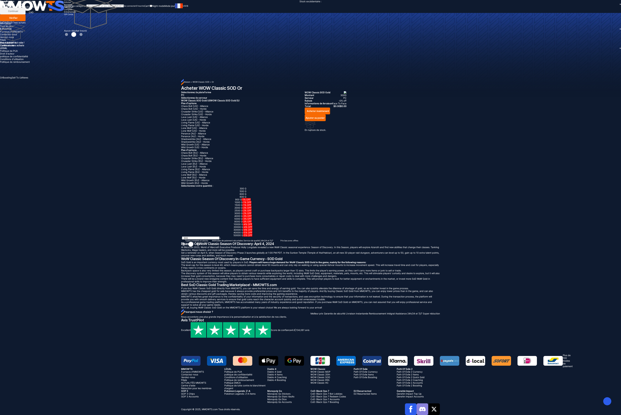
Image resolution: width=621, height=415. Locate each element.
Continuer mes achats (14, 22)
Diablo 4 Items (275, 374)
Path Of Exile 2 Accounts (410, 382)
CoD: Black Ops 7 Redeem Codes (328, 396)
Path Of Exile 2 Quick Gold (411, 377)
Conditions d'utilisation (12, 59)
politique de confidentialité (14, 56)
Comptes (5, 17)
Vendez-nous (7, 37)
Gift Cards (5, 23)
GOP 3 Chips (188, 393)
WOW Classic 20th (320, 374)
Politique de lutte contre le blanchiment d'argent (245, 387)
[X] (434, 409)
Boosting (4, 12)
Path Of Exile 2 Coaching (410, 380)
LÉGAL (310, 48)
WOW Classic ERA (319, 380)
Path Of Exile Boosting (365, 377)
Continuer (12, 11)
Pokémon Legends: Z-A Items (240, 393)
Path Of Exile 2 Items (408, 374)
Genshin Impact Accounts (410, 396)
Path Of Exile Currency (366, 371)
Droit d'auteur (7, 53)
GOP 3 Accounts (190, 396)
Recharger (5, 15)
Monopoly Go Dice (277, 399)
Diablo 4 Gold (274, 371)
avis (302, 330)
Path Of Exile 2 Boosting (409, 385)
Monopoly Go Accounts (279, 402)
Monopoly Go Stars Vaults (280, 396)
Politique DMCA (232, 382)
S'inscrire (140, 6)
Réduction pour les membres (196, 388)
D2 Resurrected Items (365, 393)
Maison (187, 82)
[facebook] (411, 409)
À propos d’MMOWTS (11, 31)
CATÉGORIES (310, 4)
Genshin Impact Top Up (409, 393)
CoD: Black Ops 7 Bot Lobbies (326, 393)
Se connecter (130, 6)
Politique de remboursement (15, 61)
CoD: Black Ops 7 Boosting (324, 402)
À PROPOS (310, 28)
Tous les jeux (7, 26)
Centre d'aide (7, 45)
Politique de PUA (9, 50)
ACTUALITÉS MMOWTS (193, 382)
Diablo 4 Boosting (276, 380)
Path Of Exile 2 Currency (410, 371)
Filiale (3, 39)
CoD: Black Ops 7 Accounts (325, 399)
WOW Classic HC (319, 382)
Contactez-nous (8, 34)
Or (213, 82)
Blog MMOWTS (8, 42)
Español (31, 6)
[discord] (422, 409)
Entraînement (7, 20)
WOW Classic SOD (201, 82)
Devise (3, 6)
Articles (4, 9)
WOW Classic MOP (320, 371)
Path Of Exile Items (364, 374)
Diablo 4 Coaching (277, 377)
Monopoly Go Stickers (278, 393)
